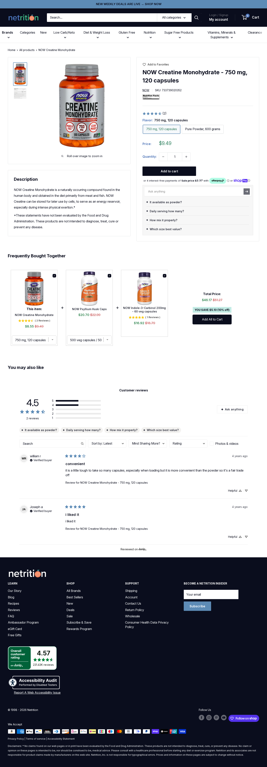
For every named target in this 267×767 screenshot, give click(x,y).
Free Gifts (15, 635)
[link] (154, 113)
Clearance (255, 32)
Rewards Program (79, 629)
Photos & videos (226, 444)
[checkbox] (229, 443)
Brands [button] (7, 32)
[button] (250, 17)
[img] (20, 74)
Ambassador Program (23, 622)
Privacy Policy (16, 738)
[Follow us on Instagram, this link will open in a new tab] (209, 717)
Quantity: (149, 156)
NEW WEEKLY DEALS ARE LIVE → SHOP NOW (128, 4)
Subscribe (197, 606)
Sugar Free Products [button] (179, 32)
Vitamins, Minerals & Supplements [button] (222, 34)
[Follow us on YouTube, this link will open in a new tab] (224, 717)
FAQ (11, 616)
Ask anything (234, 409)
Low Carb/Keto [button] (64, 32)
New (43, 32)
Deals (70, 610)
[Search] (196, 17)
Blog (11, 597)
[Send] (247, 191)
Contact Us (133, 603)
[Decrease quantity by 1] (163, 157)
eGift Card (15, 629)
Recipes (13, 603)
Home (11, 50)
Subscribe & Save (78, 622)
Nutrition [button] (150, 32)
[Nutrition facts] (151, 96)
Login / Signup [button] (218, 15)
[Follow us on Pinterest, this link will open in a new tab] (216, 717)
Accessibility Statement (61, 738)
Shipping (131, 591)
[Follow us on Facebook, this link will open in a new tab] (201, 717)
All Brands (73, 591)
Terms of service (36, 738)
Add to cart (169, 171)
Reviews (14, 610)
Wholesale (132, 616)
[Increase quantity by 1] (186, 157)
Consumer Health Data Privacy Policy (147, 624)
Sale (69, 616)
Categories (27, 32)
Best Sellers (74, 597)
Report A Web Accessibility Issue (37, 693)
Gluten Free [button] (127, 32)
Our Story (15, 591)
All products (27, 50)
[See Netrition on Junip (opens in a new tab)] (142, 549)
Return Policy (134, 610)
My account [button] (218, 19)
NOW (145, 90)
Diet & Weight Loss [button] (96, 32)
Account (131, 597)
